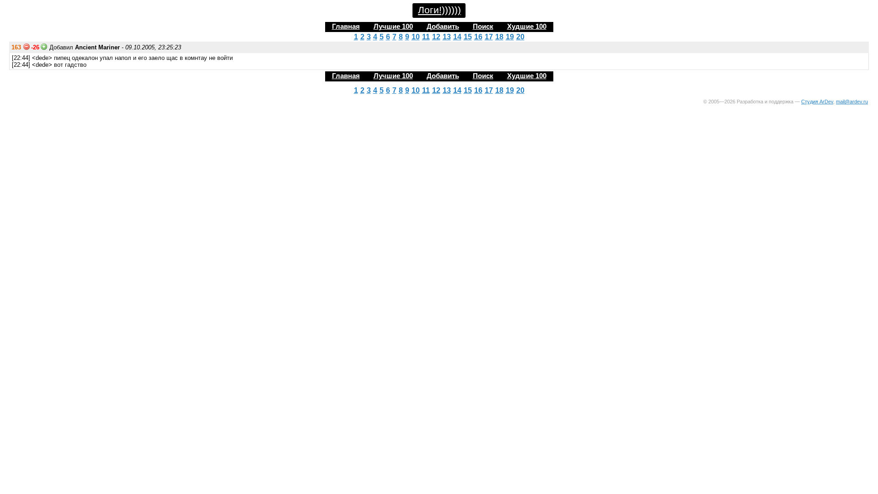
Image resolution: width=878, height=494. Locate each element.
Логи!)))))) (439, 10)
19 (510, 37)
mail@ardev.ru (852, 101)
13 (447, 37)
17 (489, 37)
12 (436, 37)
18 (499, 37)
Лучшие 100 (393, 26)
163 (16, 47)
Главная (346, 26)
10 (416, 37)
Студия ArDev (817, 101)
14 (457, 37)
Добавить (443, 26)
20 (520, 37)
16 (478, 37)
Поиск (483, 26)
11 (426, 37)
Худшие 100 (526, 26)
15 (468, 37)
